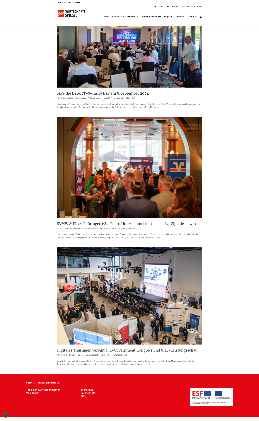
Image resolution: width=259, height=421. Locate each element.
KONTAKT (175, 7)
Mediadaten (33, 392)
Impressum (87, 389)
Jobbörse (180, 17)
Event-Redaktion (67, 355)
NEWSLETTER (164, 7)
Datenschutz (88, 392)
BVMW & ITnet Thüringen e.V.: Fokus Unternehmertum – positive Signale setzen (126, 223)
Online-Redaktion (68, 228)
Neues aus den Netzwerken (123, 98)
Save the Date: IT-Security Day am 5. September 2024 (103, 93)
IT (105, 355)
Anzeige (91, 98)
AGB (83, 396)
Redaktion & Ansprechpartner (43, 389)
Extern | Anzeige (67, 98)
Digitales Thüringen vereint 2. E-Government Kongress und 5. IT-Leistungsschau (127, 350)
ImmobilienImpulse (151, 17)
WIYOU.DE (198, 7)
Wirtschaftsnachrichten (125, 228)
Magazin (168, 17)
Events (191, 17)
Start (106, 17)
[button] (6, 415)
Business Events (103, 98)
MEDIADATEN (187, 7)
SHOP (154, 7)
